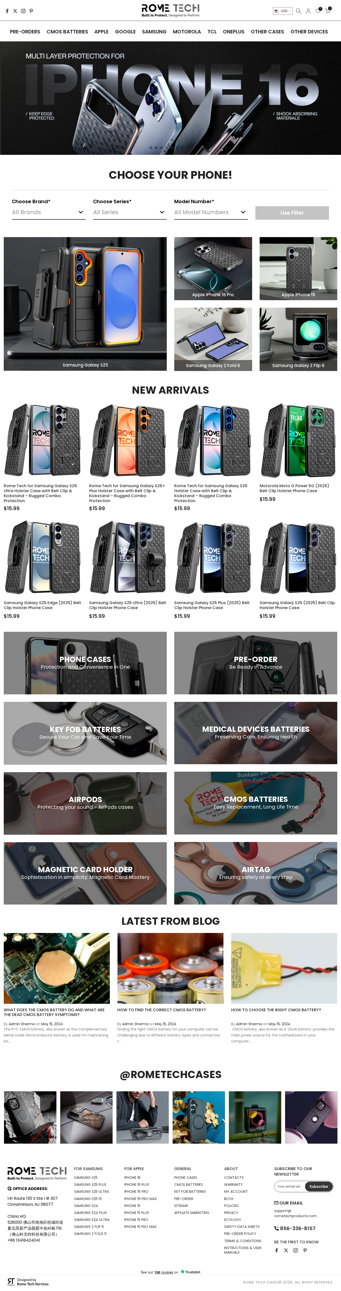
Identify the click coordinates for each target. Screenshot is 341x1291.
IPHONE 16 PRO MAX (140, 1198)
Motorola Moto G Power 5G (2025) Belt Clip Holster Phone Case (294, 488)
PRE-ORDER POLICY (240, 1233)
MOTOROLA (187, 31)
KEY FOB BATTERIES (190, 1191)
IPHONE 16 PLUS (136, 1184)
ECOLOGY (232, 1219)
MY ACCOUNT (236, 1191)
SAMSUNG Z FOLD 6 (90, 1233)
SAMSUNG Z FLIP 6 (89, 1226)
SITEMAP (181, 1205)
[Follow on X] (15, 11)
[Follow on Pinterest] (31, 11)
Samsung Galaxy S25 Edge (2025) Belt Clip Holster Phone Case (42, 605)
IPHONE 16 (132, 1177)
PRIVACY (231, 1212)
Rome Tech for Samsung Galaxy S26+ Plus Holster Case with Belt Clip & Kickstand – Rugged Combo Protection (127, 493)
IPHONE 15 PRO (136, 1219)
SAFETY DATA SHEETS (242, 1226)
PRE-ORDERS (25, 31)
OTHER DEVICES (309, 31)
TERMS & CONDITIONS (242, 1240)
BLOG (228, 1198)
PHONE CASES (185, 1177)
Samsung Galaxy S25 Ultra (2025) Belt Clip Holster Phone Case (127, 605)
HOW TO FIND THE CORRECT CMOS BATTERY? (161, 1010)
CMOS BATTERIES (67, 31)
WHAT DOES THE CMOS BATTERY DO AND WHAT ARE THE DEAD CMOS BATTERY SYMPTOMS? (54, 1012)
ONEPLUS (233, 31)
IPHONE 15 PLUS (136, 1212)
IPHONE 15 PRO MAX (140, 1226)
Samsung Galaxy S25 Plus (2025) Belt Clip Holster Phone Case (212, 605)
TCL (212, 31)
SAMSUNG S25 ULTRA (91, 1191)
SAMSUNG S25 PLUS (90, 1184)
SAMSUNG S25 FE (88, 1198)
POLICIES (231, 1205)
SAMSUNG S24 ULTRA (91, 1219)
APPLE (101, 31)
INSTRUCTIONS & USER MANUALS (242, 1250)
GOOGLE (125, 31)
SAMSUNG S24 (86, 1205)
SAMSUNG (154, 31)
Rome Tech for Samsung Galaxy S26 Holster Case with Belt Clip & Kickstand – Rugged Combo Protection (210, 493)
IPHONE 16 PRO (136, 1191)
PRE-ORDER (183, 1198)
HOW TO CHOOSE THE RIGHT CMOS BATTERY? (276, 1010)
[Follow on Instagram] (23, 11)
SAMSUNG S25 (86, 1177)
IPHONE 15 (132, 1205)
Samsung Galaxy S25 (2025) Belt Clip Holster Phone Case (297, 605)
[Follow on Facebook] (7, 11)
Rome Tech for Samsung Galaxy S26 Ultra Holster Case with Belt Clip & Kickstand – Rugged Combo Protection (40, 493)
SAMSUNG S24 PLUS (90, 1212)
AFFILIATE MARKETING (191, 1212)
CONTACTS (234, 1177)
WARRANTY (233, 1184)
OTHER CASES (267, 31)
